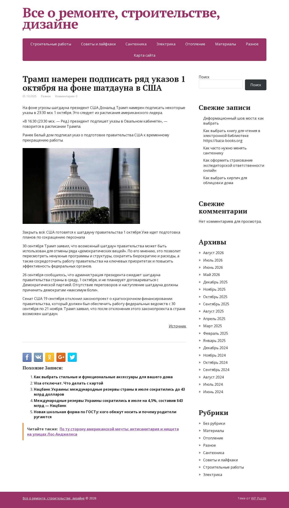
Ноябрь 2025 (214, 289)
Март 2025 (212, 325)
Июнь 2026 (213, 267)
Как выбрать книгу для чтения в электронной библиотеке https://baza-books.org (231, 135)
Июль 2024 (213, 384)
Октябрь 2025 (215, 296)
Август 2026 (213, 252)
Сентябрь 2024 (216, 369)
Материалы (225, 44)
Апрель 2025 (214, 318)
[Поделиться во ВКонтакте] (38, 357)
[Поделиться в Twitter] (72, 357)
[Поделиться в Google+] (60, 357)
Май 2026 (211, 274)
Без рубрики (214, 423)
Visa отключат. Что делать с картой (68, 383)
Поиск (204, 76)
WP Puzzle (258, 498)
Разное (252, 44)
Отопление (195, 44)
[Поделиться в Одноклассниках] (49, 357)
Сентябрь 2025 (216, 304)
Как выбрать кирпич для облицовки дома (225, 180)
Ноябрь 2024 (214, 355)
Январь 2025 (214, 340)
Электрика (165, 44)
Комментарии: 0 (66, 96)
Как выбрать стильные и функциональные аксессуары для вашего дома (103, 376)
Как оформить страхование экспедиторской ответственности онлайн (233, 165)
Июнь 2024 (213, 391)
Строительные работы (50, 44)
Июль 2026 (213, 260)
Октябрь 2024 (215, 362)
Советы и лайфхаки (98, 44)
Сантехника (136, 44)
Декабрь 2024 (215, 347)
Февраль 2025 (215, 333)
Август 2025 (213, 311)
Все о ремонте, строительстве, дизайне (121, 18)
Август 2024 (213, 377)
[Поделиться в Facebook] (27, 357)
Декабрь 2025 (215, 282)
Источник (177, 326)
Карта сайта (144, 55)
